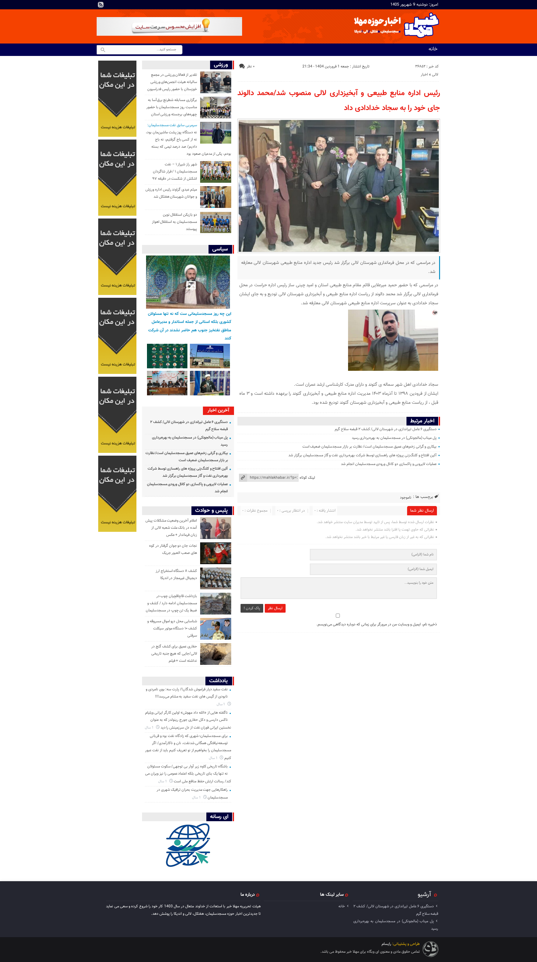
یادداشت (218, 681)
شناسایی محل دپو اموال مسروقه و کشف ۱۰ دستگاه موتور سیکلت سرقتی (172, 628)
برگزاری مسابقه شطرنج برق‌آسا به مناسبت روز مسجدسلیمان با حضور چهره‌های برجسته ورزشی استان (171, 107)
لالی (435, 74)
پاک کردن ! (252, 608)
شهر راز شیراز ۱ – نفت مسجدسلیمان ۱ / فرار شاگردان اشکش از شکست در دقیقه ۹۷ (174, 172)
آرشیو (424, 895)
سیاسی (220, 249)
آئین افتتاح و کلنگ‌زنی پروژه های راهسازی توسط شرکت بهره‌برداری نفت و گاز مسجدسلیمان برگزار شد (362, 455)
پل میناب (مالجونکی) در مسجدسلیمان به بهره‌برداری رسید (394, 438)
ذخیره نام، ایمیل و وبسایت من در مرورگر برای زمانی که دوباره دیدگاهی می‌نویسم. (376, 624)
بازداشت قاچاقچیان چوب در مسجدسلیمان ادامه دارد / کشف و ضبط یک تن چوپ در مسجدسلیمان (171, 603)
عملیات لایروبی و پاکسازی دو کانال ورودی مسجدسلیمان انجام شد (389, 464)
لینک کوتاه (307, 478)
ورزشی (221, 65)
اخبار (424, 74)
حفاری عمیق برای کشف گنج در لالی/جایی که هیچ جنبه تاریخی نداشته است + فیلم (174, 654)
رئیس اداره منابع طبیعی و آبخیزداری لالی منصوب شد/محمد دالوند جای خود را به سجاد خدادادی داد (338, 100)
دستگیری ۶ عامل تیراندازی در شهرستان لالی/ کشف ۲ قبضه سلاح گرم (386, 429)
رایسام (386, 944)
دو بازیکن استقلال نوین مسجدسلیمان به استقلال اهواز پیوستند (174, 222)
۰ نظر (251, 66)
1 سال (221, 704)
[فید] (100, 4)
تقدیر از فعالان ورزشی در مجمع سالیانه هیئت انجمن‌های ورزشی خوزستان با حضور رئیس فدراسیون (172, 82)
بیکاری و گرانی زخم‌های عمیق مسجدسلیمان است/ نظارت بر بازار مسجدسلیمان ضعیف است (369, 446)
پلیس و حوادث (211, 510)
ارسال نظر (275, 608)
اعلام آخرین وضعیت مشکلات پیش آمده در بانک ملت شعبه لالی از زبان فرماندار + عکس (171, 528)
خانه (433, 49)
